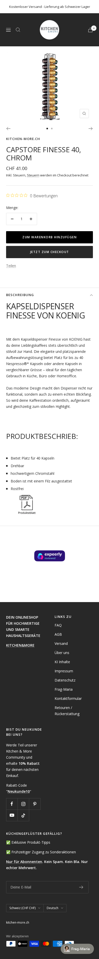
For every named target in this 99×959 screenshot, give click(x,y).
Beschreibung (20, 295)
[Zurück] (8, 128)
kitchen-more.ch (23, 138)
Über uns (62, 652)
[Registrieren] (81, 887)
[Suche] (18, 29)
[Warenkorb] (90, 29)
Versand (61, 643)
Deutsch (52, 908)
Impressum (64, 671)
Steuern (33, 175)
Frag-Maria (64, 689)
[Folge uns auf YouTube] (12, 815)
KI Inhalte (62, 661)
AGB (58, 634)
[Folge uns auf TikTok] (23, 815)
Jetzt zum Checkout (49, 252)
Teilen (11, 265)
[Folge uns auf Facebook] (12, 804)
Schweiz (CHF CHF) (22, 908)
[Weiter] (91, 128)
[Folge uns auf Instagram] (23, 804)
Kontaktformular (68, 698)
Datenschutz (65, 680)
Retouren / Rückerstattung (67, 710)
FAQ (58, 625)
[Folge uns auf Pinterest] (34, 804)
